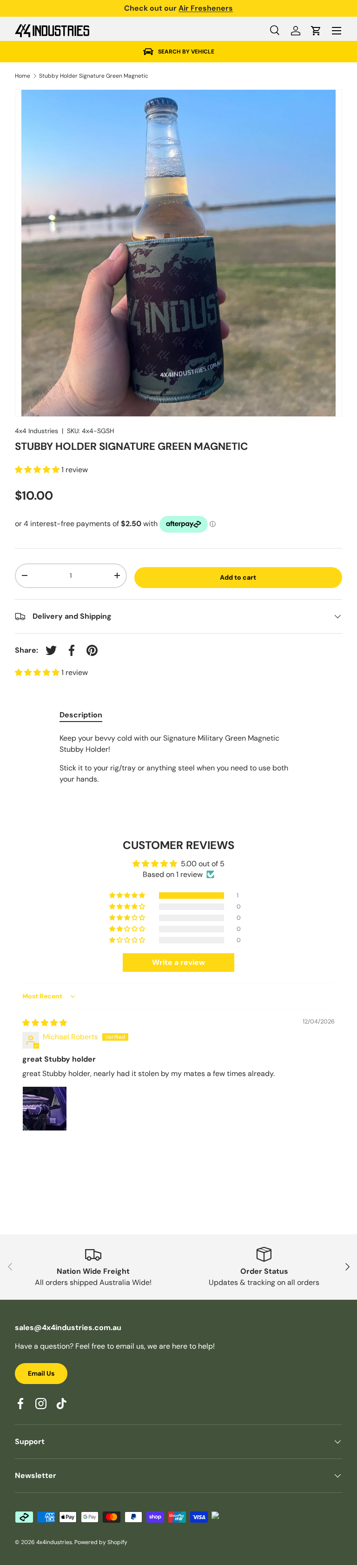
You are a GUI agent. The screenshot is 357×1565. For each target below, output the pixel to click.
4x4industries (54, 1542)
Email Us (41, 1373)
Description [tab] (81, 715)
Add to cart (238, 577)
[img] (44, 1023)
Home (22, 76)
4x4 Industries (36, 431)
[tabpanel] (179, 759)
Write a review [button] (178, 962)
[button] (316, 30)
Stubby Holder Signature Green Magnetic (93, 76)
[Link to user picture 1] (44, 1108)
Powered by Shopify (100, 1542)
